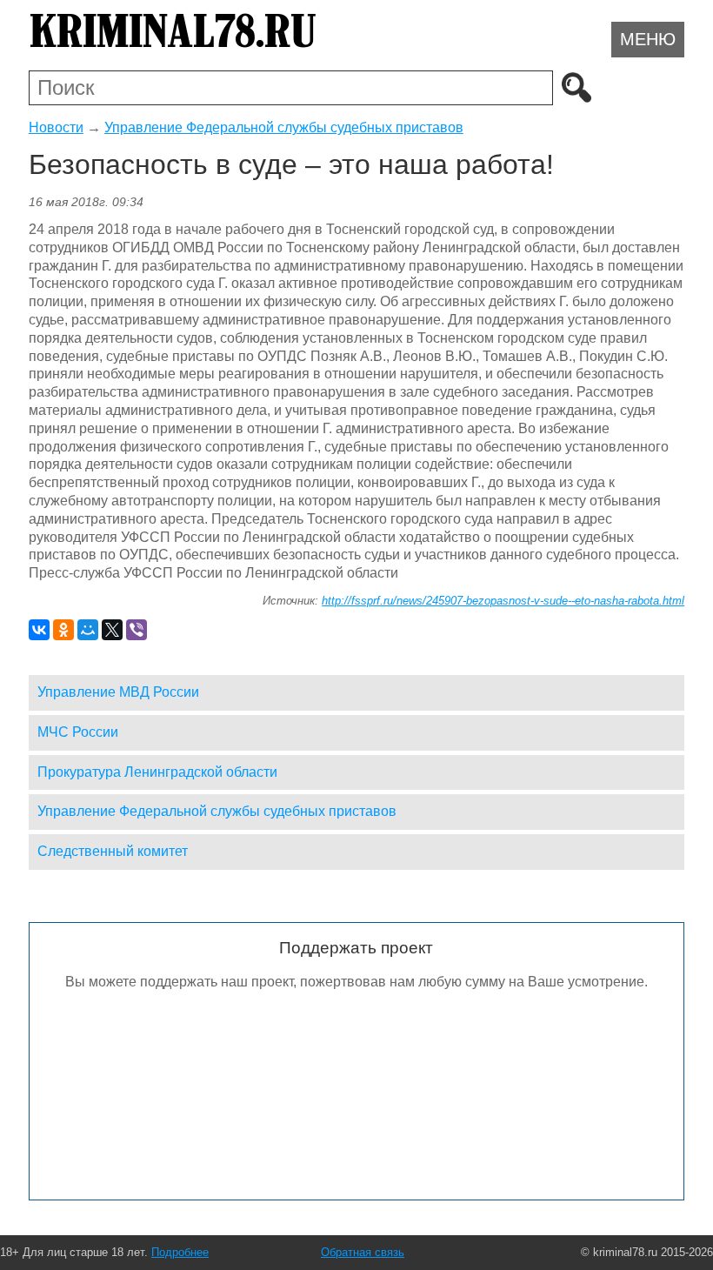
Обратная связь (362, 1252)
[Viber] (136, 629)
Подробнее (180, 1252)
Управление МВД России (118, 692)
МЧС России (77, 732)
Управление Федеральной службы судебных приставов (283, 127)
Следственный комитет (112, 851)
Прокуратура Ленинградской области (157, 772)
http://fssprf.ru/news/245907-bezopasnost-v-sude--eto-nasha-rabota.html (503, 600)
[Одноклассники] (63, 629)
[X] (112, 629)
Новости (56, 127)
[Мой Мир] (87, 629)
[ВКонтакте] (39, 629)
